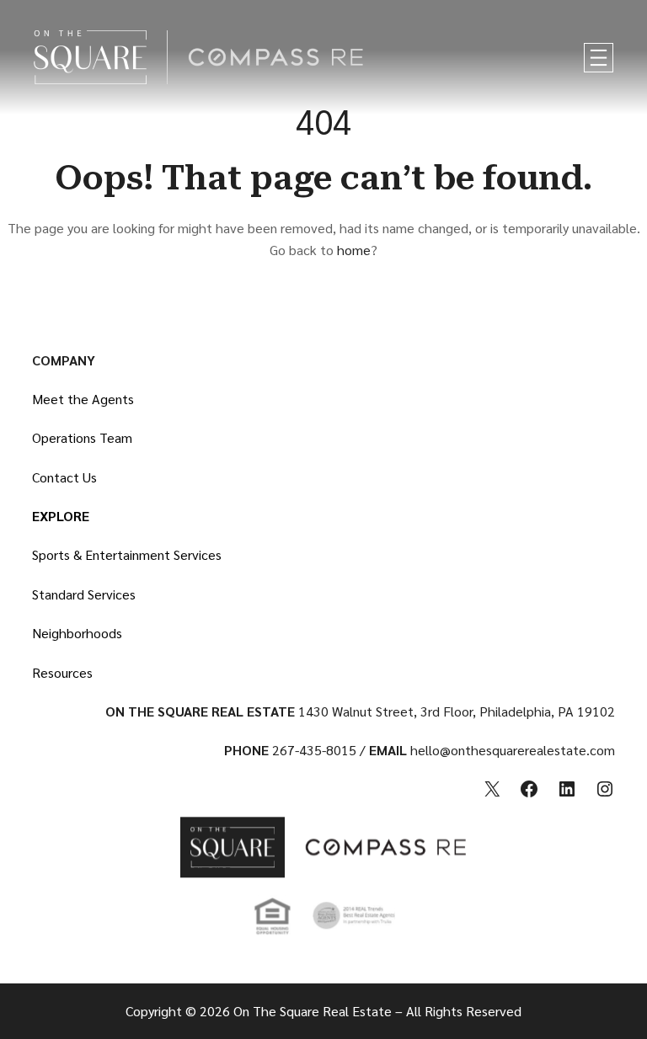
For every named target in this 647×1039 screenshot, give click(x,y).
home (354, 249)
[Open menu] (598, 57)
